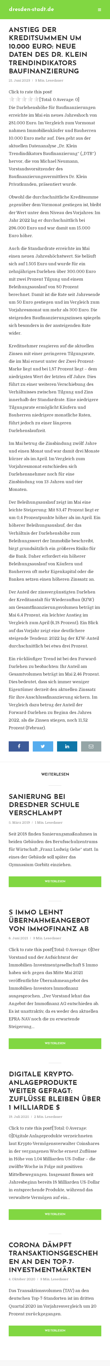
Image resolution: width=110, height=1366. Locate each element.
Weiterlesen (55, 881)
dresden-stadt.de (31, 9)
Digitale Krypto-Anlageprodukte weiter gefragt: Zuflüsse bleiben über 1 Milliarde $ (55, 1091)
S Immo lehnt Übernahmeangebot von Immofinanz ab (49, 921)
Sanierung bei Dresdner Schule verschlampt (44, 805)
